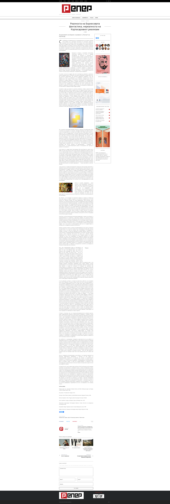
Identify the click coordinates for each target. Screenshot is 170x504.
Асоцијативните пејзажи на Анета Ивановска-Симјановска (84, 456)
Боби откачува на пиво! (100, 115)
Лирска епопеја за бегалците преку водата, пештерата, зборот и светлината (88, 449)
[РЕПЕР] (97, 45)
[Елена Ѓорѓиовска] (108, 48)
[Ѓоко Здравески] (102, 45)
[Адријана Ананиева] (100, 48)
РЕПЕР (66, 429)
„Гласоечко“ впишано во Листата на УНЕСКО (100, 109)
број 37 (69, 417)
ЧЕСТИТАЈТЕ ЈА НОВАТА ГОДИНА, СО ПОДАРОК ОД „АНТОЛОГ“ (100, 112)
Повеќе (79, 432)
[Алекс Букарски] (105, 45)
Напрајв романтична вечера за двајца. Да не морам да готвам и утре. (100, 117)
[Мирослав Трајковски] (102, 48)
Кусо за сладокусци (65, 455)
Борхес (66, 417)
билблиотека (61, 417)
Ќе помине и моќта (76, 447)
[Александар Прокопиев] (97, 48)
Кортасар (73, 417)
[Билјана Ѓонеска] (105, 48)
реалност (77, 417)
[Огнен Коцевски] (108, 45)
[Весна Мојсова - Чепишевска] (100, 45)
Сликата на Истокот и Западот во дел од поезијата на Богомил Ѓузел (85, 427)
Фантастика (82, 417)
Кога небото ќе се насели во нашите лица (100, 121)
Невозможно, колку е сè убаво (64, 448)
